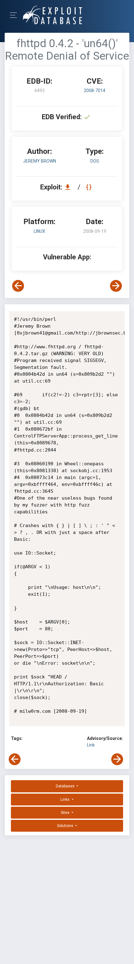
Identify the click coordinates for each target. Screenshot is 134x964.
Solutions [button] (65, 826)
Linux (39, 231)
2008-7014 (94, 90)
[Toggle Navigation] (15, 15)
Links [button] (65, 799)
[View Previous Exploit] (18, 286)
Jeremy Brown (39, 161)
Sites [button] (65, 812)
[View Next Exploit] (116, 286)
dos (94, 161)
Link (91, 744)
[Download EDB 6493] (69, 187)
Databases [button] (65, 786)
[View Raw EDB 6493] (89, 187)
